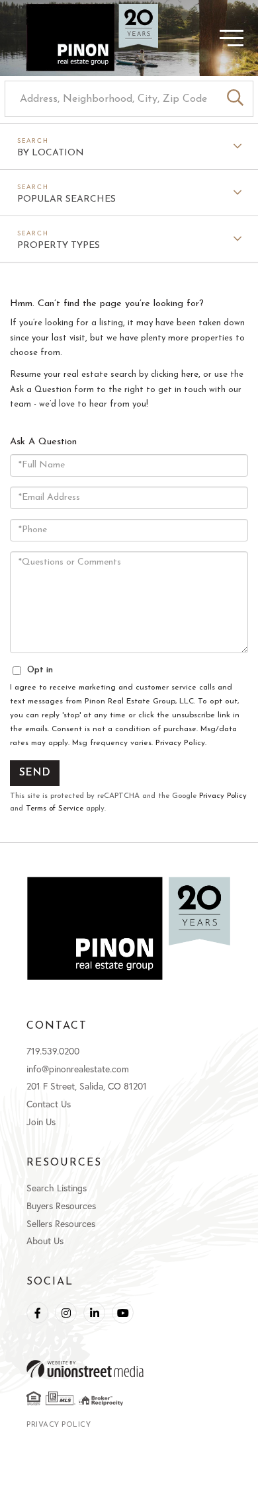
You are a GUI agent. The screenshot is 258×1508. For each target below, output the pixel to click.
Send (34, 773)
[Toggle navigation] (208, 38)
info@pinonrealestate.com (77, 1068)
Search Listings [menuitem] (56, 1187)
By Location (50, 153)
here (189, 374)
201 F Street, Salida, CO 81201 (86, 1086)
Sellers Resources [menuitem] (60, 1223)
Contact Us (48, 1103)
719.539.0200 (52, 1051)
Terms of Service (54, 809)
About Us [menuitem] (45, 1240)
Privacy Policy (180, 743)
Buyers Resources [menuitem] (61, 1205)
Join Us (41, 1121)
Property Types (58, 246)
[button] (235, 98)
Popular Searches (66, 199)
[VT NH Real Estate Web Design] (129, 1369)
